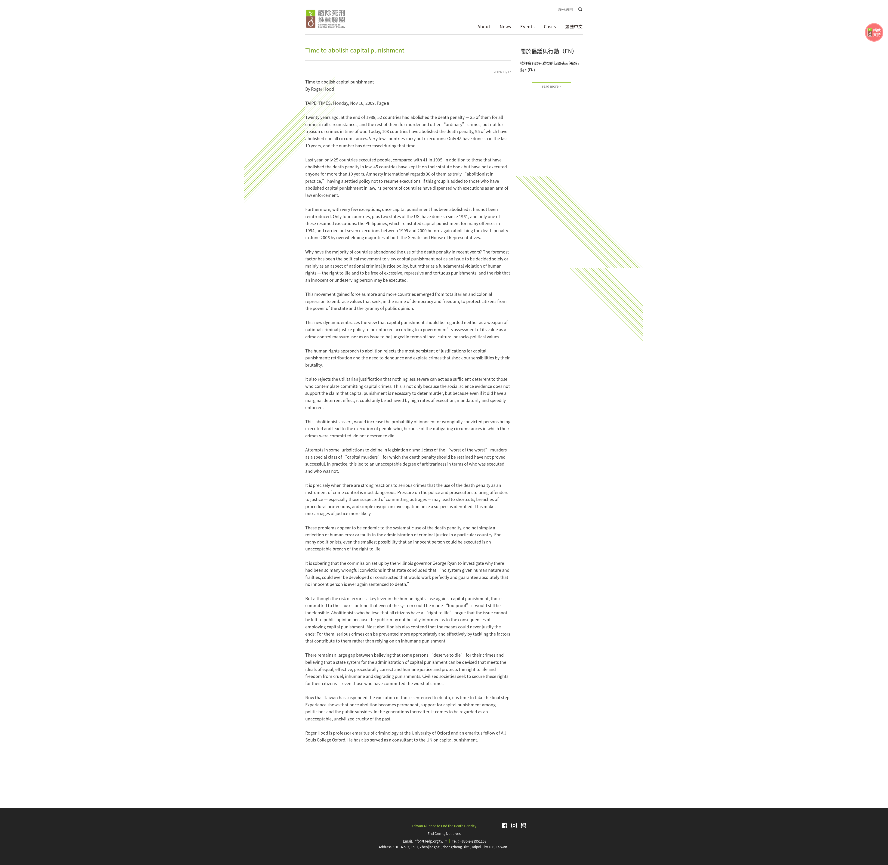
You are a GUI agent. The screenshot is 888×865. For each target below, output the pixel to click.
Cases (550, 26)
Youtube (523, 825)
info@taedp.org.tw (430, 841)
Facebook (504, 825)
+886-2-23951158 (473, 841)
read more (550, 86)
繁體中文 (574, 26)
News (505, 26)
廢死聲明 (565, 9)
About (484, 26)
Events (527, 26)
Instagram (514, 825)
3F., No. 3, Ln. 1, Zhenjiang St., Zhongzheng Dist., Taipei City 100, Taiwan (451, 846)
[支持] (874, 32)
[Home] (325, 19)
